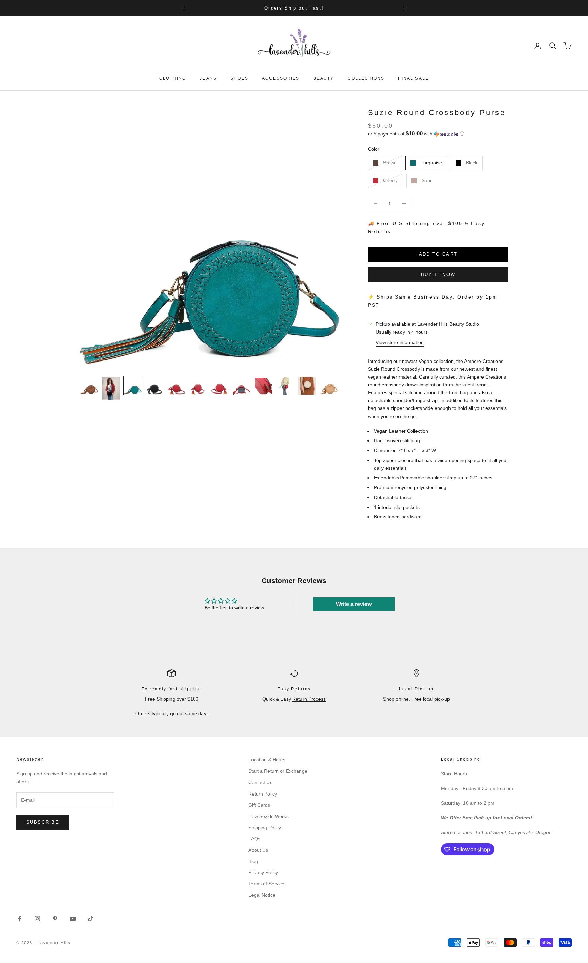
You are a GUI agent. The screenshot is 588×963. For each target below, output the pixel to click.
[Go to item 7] (219, 385)
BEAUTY (323, 78)
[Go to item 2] (110, 388)
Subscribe (42, 822)
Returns (379, 231)
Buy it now (438, 274)
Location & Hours (266, 760)
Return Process (309, 699)
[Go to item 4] (154, 385)
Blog (253, 861)
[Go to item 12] (328, 385)
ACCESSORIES (281, 78)
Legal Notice (261, 895)
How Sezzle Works (268, 816)
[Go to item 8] (241, 385)
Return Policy (262, 794)
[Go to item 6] (198, 385)
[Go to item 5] (176, 385)
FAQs (254, 838)
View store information (400, 342)
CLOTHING (172, 78)
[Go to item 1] (89, 385)
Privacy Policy (263, 872)
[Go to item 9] (263, 385)
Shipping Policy (264, 827)
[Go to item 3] (132, 385)
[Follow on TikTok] (90, 918)
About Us (258, 850)
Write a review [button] (354, 604)
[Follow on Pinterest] (55, 918)
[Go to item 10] (285, 385)
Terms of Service (266, 883)
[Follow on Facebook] (19, 918)
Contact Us (260, 782)
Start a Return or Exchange (277, 771)
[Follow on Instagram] (37, 918)
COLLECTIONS (366, 78)
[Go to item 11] (306, 385)
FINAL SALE (413, 78)
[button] (438, 134)
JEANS (208, 78)
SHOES (239, 78)
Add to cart (438, 254)
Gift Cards (259, 805)
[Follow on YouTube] (72, 918)
